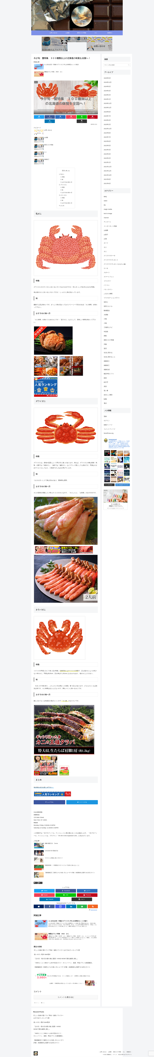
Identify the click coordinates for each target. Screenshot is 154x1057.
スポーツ (107, 272)
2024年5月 (107, 86)
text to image (108, 213)
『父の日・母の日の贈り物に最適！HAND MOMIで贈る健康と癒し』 (56, 958)
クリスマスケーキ (109, 255)
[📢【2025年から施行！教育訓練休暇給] (114, 466)
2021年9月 (107, 179)
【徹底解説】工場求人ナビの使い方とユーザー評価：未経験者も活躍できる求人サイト (62, 967)
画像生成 (107, 369)
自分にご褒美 (108, 395)
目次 (63, 170)
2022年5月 (107, 145)
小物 (105, 319)
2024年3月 (107, 91)
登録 (105, 416)
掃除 (105, 336)
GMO (105, 201)
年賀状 (106, 331)
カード (106, 243)
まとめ (62, 205)
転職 (105, 399)
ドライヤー (107, 281)
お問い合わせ (103, 1051)
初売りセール (108, 306)
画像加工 (107, 361)
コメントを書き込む (66, 997)
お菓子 (106, 234)
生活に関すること (109, 357)
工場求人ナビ (108, 327)
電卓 (105, 403)
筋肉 (105, 378)
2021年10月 (107, 175)
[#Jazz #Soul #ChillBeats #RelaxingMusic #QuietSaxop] (120, 479)
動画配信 (107, 310)
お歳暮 (106, 230)
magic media (108, 209)
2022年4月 (107, 150)
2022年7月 (107, 137)
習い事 (106, 390)
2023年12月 (107, 103)
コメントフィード (109, 429)
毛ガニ (62, 174)
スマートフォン (109, 277)
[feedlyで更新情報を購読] (82, 906)
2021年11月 (107, 171)
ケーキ (106, 268)
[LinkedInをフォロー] (71, 906)
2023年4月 (107, 120)
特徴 (63, 177)
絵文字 (106, 382)
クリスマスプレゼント (111, 260)
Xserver (106, 218)
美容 (105, 386)
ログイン (107, 420)
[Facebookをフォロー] (50, 906)
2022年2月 (107, 158)
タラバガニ (63, 195)
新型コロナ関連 (109, 340)
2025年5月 (107, 78)
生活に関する (108, 352)
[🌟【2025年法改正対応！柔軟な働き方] (107, 460)
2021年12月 (107, 166)
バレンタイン (108, 289)
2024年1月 (107, 99)
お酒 (105, 239)
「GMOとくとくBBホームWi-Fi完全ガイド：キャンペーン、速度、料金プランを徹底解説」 (63, 963)
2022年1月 (107, 162)
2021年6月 (107, 183)
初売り (106, 302)
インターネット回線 (110, 226)
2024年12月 (107, 82)
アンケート (107, 222)
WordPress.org (108, 433)
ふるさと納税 (108, 293)
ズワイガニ (63, 184)
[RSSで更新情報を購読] (93, 906)
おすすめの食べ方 (67, 182)
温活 (105, 348)
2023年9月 (107, 112)
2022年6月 (107, 141)
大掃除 (106, 315)
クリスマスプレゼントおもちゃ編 (114, 264)
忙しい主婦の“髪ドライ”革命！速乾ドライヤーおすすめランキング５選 (57, 950)
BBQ (105, 196)
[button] (82, 121)
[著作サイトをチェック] (39, 906)
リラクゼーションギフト (112, 298)
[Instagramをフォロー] (60, 906)
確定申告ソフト (109, 374)
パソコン (107, 285)
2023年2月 (107, 124)
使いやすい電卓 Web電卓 (42, 954)
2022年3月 (107, 154)
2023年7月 (107, 116)
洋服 (105, 344)
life (105, 205)
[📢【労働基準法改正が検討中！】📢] (127, 460)
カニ (36, 882)
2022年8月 (107, 133)
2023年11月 (107, 107)
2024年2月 (107, 95)
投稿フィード (108, 425)
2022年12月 (107, 128)
